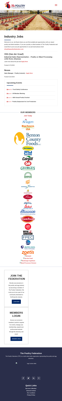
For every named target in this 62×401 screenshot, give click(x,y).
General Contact (31, 390)
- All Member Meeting (16, 93)
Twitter (28, 378)
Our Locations (31, 393)
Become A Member (31, 388)
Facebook (23, 378)
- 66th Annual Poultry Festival (18, 97)
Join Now (16, 301)
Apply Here (24, 61)
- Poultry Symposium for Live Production (22, 101)
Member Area (16, 339)
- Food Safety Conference (18, 89)
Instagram (38, 378)
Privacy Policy (31, 395)
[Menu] (56, 5)
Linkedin (33, 378)
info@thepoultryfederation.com (13, 49)
